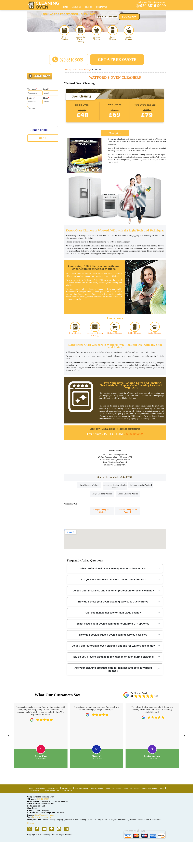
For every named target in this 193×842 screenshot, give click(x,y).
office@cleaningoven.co (44, 815)
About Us (76, 7)
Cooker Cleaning (128, 38)
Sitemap (30, 823)
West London (67, 788)
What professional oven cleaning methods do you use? (113, 568)
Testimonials (34, 790)
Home (65, 7)
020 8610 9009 (153, 5)
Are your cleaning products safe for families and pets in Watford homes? (113, 669)
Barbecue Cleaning (96, 38)
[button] (8, 736)
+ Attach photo (38, 129)
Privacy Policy (67, 790)
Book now (129, 16)
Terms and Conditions (50, 790)
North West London (113, 788)
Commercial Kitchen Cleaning (80, 39)
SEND (42, 138)
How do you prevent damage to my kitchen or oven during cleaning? (113, 656)
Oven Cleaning (64, 38)
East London (40, 788)
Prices (88, 7)
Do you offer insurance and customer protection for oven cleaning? (113, 590)
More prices (115, 133)
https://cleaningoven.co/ (41, 817)
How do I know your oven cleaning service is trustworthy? (113, 601)
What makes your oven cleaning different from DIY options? (113, 623)
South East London (149, 788)
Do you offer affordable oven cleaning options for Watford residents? (113, 645)
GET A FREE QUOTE (117, 59)
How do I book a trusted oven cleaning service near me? (113, 634)
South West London (131, 788)
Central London (81, 788)
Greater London (97, 788)
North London (53, 788)
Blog (30, 788)
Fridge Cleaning (112, 38)
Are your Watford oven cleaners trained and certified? (113, 579)
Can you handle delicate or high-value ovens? (113, 612)
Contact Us (101, 7)
